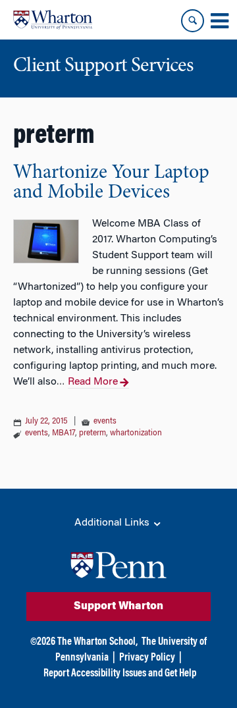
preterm (92, 433)
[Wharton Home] (52, 20)
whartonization (136, 433)
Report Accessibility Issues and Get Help (119, 673)
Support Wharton (118, 606)
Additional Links (113, 523)
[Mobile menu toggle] (219, 21)
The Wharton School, (97, 642)
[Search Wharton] (192, 20)
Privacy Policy (147, 658)
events (105, 421)
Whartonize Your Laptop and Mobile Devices (111, 183)
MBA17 (63, 433)
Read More (93, 382)
